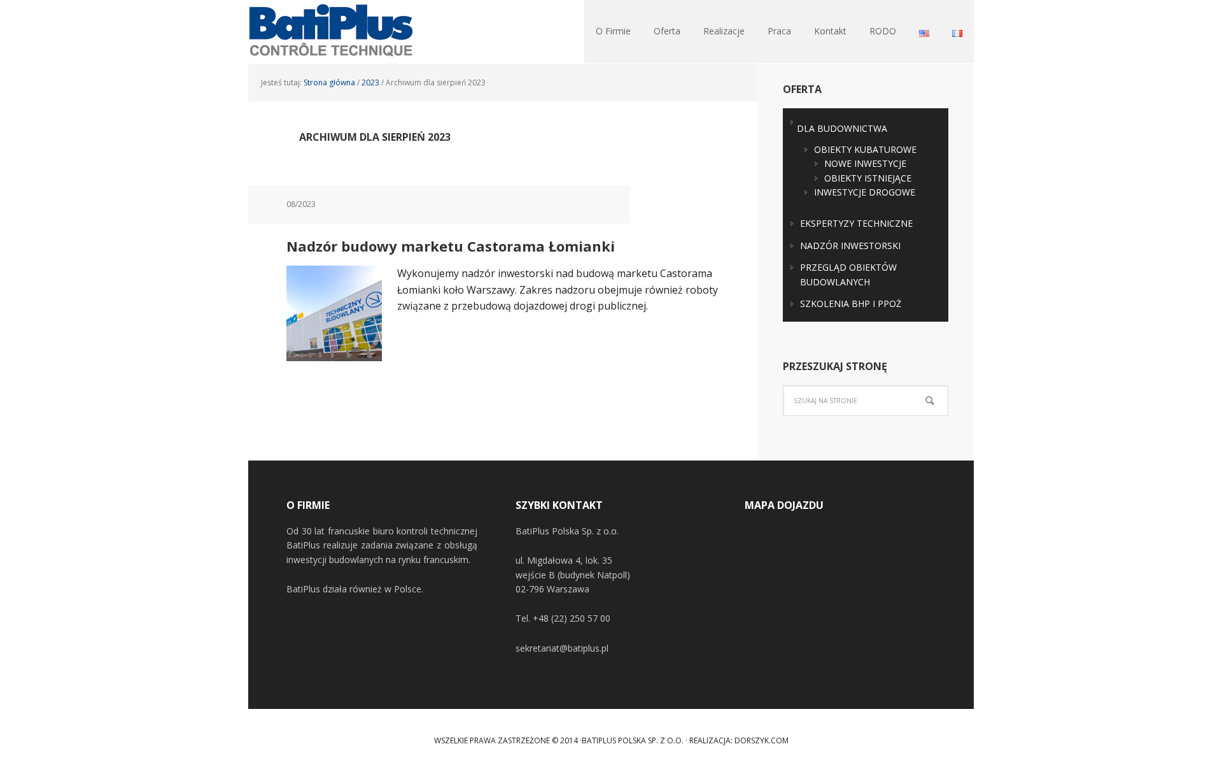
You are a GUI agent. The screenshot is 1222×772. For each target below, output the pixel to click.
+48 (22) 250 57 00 (571, 618)
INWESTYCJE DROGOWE (864, 192)
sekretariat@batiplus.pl (562, 648)
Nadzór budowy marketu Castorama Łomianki (450, 245)
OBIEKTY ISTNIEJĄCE (867, 178)
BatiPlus (331, 32)
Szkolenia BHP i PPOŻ (850, 303)
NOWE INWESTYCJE (865, 163)
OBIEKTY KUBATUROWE (865, 149)
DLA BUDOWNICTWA (842, 128)
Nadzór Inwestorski (850, 245)
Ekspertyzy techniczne (856, 223)
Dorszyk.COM (761, 740)
